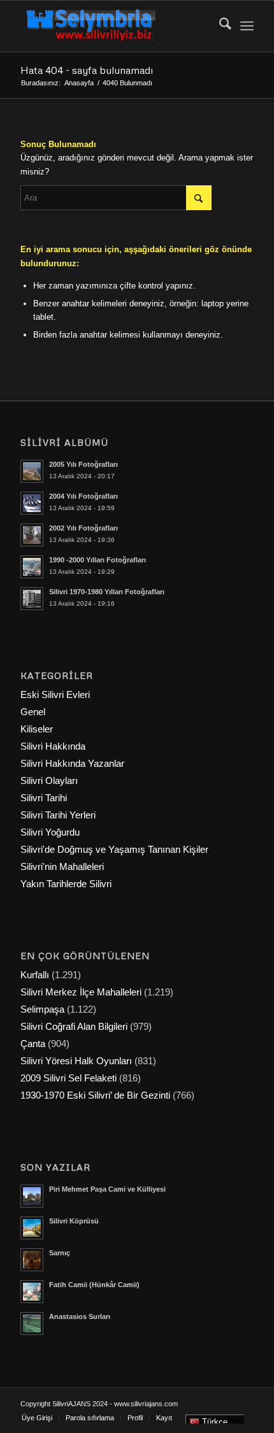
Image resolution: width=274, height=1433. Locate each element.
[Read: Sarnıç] (31, 1259)
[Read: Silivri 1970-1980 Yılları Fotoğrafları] (31, 598)
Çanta (32, 1043)
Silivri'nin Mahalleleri (62, 866)
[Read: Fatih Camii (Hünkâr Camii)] (31, 1291)
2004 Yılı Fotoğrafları (83, 496)
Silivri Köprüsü (74, 1221)
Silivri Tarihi (43, 797)
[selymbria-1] (113, 26)
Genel (32, 711)
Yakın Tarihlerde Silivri (66, 883)
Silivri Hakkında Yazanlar (72, 763)
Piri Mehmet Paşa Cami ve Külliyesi (107, 1189)
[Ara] (218, 26)
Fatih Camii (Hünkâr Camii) (94, 1284)
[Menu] (247, 26)
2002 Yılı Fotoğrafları (83, 528)
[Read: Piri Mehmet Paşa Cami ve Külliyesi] (31, 1196)
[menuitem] (218, 26)
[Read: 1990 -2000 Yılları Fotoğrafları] (31, 566)
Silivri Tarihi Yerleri (58, 814)
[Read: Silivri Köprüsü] (31, 1227)
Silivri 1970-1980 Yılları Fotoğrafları (106, 591)
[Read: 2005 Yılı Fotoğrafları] (31, 471)
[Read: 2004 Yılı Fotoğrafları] (31, 503)
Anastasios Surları (79, 1316)
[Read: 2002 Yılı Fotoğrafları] (31, 535)
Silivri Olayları (49, 780)
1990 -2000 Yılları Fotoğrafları (97, 560)
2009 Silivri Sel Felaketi (68, 1078)
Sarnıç (59, 1253)
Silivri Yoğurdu (50, 832)
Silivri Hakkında (52, 746)
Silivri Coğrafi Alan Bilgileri (73, 1026)
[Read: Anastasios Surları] (31, 1323)
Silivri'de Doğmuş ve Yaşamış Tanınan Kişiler (114, 849)
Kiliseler (36, 729)
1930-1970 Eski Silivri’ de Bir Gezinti (95, 1095)
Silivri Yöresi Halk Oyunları (76, 1060)
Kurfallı (34, 974)
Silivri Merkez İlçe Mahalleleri (80, 992)
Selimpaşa (42, 1009)
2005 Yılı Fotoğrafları (83, 464)
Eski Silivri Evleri (55, 694)
